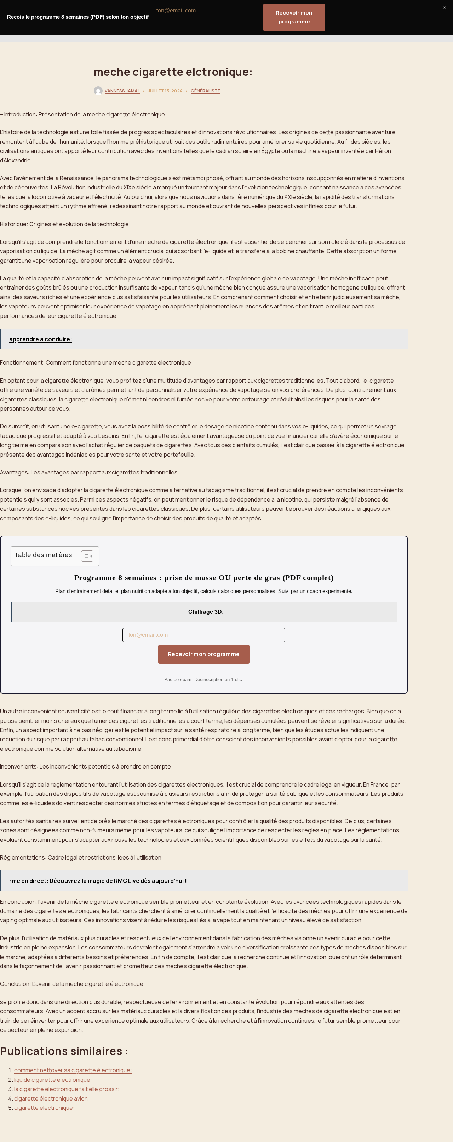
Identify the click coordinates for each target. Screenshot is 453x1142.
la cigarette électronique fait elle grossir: (67, 1089)
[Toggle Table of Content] (84, 556)
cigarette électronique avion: (52, 1098)
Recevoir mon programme (204, 654)
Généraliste (205, 91)
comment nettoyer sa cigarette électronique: (73, 1070)
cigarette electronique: (44, 1108)
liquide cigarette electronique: (53, 1080)
